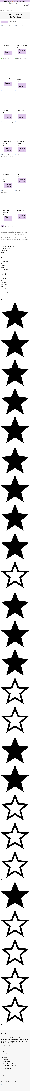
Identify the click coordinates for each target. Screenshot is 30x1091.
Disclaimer (5, 1059)
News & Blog (6, 1053)
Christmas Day (4, 254)
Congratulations (5, 256)
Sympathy (3, 273)
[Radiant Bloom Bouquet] (22, 67)
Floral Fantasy (20, 210)
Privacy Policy (6, 1061)
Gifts (2, 263)
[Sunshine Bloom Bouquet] (8, 130)
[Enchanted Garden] (22, 34)
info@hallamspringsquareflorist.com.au (10, 1075)
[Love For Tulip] (8, 67)
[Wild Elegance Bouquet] (22, 130)
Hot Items (3, 288)
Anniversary (4, 250)
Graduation (3, 265)
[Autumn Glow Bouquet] (8, 34)
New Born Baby (5, 269)
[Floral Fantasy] (22, 199)
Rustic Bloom (20, 110)
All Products (4, 280)
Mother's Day (4, 267)
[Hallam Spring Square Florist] (15, 5)
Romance (3, 271)
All (1, 294)
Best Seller (3, 282)
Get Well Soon (4, 261)
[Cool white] (22, 163)
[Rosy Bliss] (8, 99)
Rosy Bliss (5, 110)
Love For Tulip (6, 78)
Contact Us (6, 1051)
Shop (4, 1048)
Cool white (19, 174)
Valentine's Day (4, 274)
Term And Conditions (8, 1063)
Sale (2, 286)
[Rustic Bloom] (22, 99)
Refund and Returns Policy (9, 1065)
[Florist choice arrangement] (8, 199)
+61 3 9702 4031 (5, 1073)
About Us (5, 1050)
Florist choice (4, 257)
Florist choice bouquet (6, 259)
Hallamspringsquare (6, 248)
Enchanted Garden (22, 45)
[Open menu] (1, 5)
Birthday (3, 252)
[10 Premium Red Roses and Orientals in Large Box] (8, 163)
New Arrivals (4, 284)
